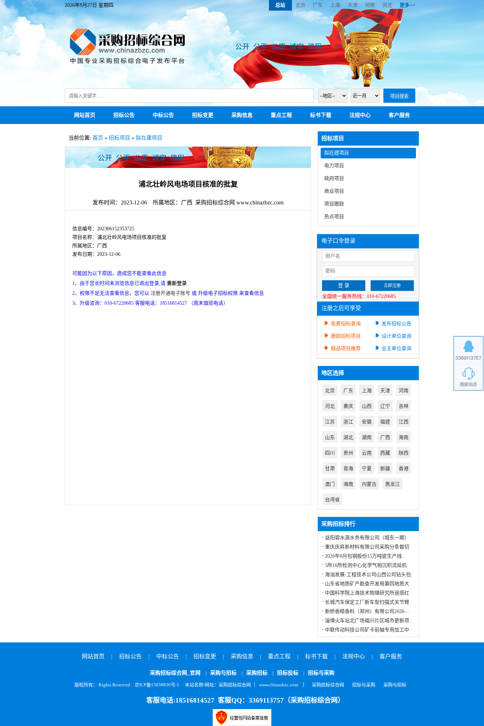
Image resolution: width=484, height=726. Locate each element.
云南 (367, 453)
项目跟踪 (334, 204)
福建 (385, 421)
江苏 (330, 421)
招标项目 (119, 138)
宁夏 (367, 468)
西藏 (385, 453)
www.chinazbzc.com (278, 684)
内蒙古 (369, 484)
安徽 (367, 421)
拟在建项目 (149, 138)
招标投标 (287, 673)
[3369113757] (468, 350)
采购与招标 (223, 673)
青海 (348, 468)
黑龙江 (392, 484)
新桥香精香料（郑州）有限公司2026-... (367, 611)
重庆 (348, 406)
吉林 (404, 406)
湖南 (367, 437)
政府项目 (334, 178)
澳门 (330, 484)
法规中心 (360, 115)
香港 (404, 468)
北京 (300, 5)
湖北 (348, 437)
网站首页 (84, 115)
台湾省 (332, 499)
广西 (385, 437)
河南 (370, 5)
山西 (367, 406)
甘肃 (330, 468)
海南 (404, 437)
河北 (387, 5)
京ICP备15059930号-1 (157, 684)
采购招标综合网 (328, 684)
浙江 (348, 421)
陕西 (404, 453)
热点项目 (334, 216)
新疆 (385, 468)
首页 (97, 138)
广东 (318, 5)
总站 (280, 5)
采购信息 (242, 115)
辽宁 (385, 406)
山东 (330, 437)
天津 (353, 5)
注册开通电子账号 (170, 293)
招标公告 (124, 115)
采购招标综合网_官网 (175, 673)
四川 (330, 453)
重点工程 (281, 115)
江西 (404, 421)
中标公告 (163, 115)
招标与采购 (321, 673)
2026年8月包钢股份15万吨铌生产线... (365, 556)
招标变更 (202, 115)
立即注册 (392, 285)
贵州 (348, 453)
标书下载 (320, 115)
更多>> (407, 5)
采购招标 (257, 673)
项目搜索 (399, 96)
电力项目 (334, 165)
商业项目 (334, 191)
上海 (335, 5)
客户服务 (399, 115)
